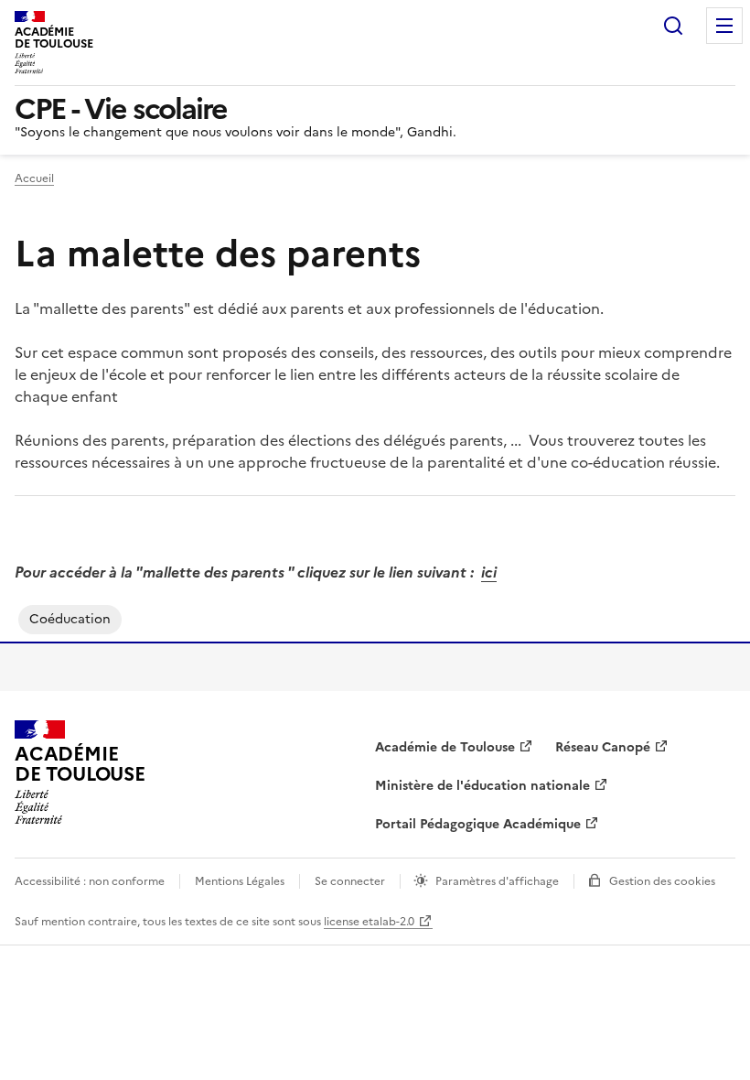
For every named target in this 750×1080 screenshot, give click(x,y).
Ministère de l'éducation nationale (482, 785)
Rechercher (673, 25)
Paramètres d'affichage (497, 881)
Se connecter (350, 881)
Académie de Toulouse (445, 747)
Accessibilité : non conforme (90, 881)
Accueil (34, 178)
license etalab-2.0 (369, 921)
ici (489, 572)
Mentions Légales (239, 881)
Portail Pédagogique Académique (478, 824)
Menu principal (724, 25)
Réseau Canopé (602, 747)
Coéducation (70, 619)
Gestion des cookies (662, 881)
